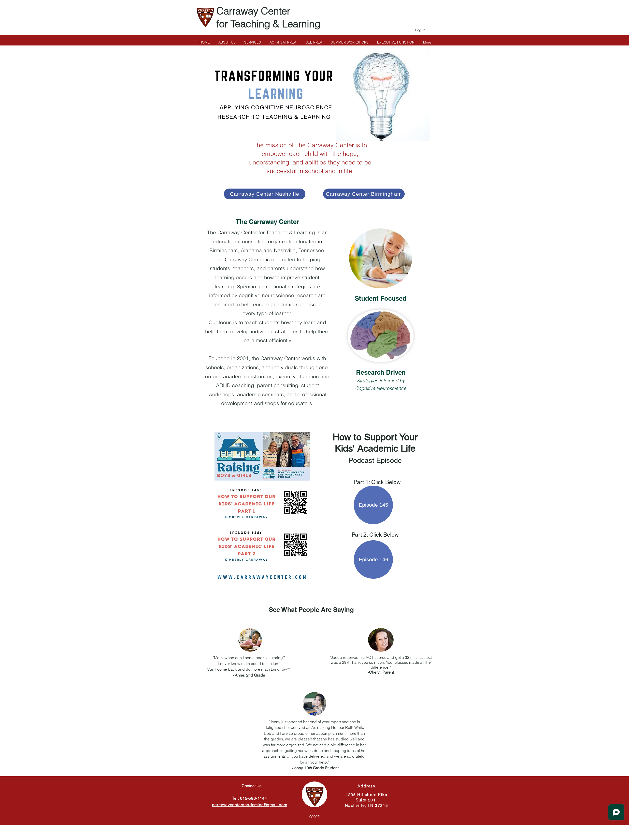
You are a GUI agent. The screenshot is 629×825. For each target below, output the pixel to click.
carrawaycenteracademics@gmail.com (249, 804)
